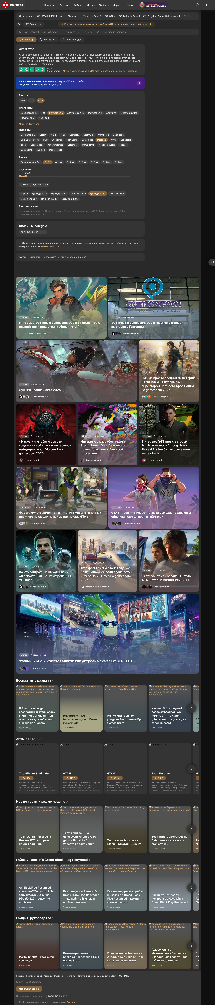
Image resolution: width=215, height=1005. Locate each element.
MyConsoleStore (106, 145)
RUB (40, 100)
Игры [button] (90, 5)
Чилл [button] (130, 5)
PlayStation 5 (56, 113)
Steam (43, 135)
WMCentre (57, 140)
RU (127, 976)
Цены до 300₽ (78, 193)
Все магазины (28, 135)
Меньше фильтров (29, 124)
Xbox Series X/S (75, 113)
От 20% (70, 162)
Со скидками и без (30, 162)
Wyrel (113, 140)
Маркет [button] (117, 5)
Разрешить (98, 32)
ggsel (23, 145)
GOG (45, 140)
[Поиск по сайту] (197, 5)
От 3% (48, 162)
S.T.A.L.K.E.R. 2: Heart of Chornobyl (60, 16)
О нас (39, 976)
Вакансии (59, 976)
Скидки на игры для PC (31, 211)
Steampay (73, 145)
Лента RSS (116, 976)
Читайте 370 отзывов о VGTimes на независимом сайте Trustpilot (100, 71)
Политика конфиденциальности (93, 976)
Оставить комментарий (35, 333)
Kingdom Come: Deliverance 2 (163, 16)
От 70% (106, 162)
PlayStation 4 (95, 113)
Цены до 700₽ (117, 193)
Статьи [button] (64, 5)
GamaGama (26, 150)
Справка (20, 976)
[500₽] (25, 176)
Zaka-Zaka (118, 135)
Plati (63, 135)
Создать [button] (34, 24)
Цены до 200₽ (58, 193)
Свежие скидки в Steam (57, 211)
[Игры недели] (194, 16)
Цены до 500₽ (97, 193)
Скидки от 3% (71, 32)
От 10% (58, 162)
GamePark (103, 135)
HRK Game (72, 140)
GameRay (74, 135)
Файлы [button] (103, 5)
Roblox (191, 16)
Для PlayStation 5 (50, 32)
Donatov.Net (55, 150)
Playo (53, 135)
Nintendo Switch (129, 113)
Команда (48, 976)
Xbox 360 (44, 118)
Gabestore (126, 140)
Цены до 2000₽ (70, 199)
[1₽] (20, 176)
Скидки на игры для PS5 (84, 211)
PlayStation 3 (28, 118)
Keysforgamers (55, 145)
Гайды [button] (77, 5)
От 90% (118, 162)
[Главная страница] (12, 5)
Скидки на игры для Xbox (32, 214)
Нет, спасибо (121, 32)
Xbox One (111, 113)
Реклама (30, 976)
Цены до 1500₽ (49, 199)
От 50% (94, 162)
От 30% (82, 162)
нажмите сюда (50, 246)
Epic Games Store (30, 140)
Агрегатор (31, 32)
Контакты (71, 976)
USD (32, 100)
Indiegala (101, 140)
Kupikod (41, 150)
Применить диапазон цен (34, 184)
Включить (72, 1002)
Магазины (49, 39)
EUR (23, 100)
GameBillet (87, 140)
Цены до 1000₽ (29, 199)
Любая (24, 193)
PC (43, 113)
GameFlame (88, 145)
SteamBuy (89, 135)
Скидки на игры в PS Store (113, 211)
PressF (123, 145)
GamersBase (37, 145)
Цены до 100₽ (39, 193)
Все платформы (29, 113)
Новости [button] (49, 5)
